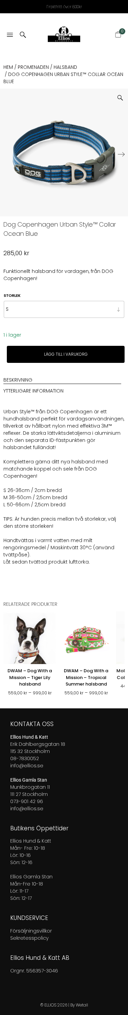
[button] (122, 95)
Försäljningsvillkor (31, 930)
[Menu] (9, 35)
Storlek (12, 295)
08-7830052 (24, 758)
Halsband (65, 67)
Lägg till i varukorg (66, 354)
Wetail (82, 1005)
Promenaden (33, 67)
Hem (8, 67)
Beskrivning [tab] (17, 379)
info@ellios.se (26, 765)
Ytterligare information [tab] (33, 390)
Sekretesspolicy (29, 938)
